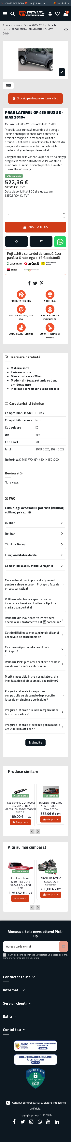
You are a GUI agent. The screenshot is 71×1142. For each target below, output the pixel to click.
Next (38, 831)
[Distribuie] (29, 284)
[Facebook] (14, 1121)
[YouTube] (48, 1121)
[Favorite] (57, 13)
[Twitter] (23, 1121)
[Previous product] (65, 29)
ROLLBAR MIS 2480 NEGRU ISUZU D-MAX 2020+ (50, 806)
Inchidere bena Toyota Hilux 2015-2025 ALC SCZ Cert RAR (20, 883)
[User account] (50, 13)
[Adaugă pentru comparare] (41, 241)
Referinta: (11, 124)
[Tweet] (35, 284)
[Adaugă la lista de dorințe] (16, 241)
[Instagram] (31, 1121)
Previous (32, 831)
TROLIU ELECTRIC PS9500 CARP (51, 880)
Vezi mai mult (20, 898)
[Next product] (67, 29)
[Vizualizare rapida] (20, 800)
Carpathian (50, 884)
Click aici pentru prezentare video (37, 98)
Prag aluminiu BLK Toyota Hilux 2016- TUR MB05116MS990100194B (20, 806)
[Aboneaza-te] (63, 946)
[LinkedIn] (57, 1121)
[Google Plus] (40, 1121)
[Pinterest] (41, 284)
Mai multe (35, 742)
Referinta (12, 460)
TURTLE (20, 812)
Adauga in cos (38, 227)
